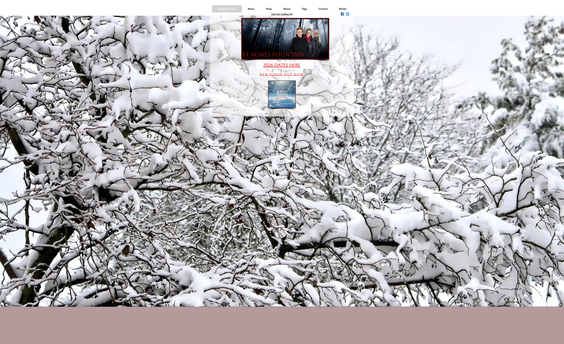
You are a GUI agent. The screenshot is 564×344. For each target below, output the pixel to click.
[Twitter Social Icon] (347, 14)
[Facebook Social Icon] (342, 14)
